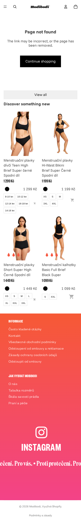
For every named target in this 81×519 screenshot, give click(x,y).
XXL (15, 303)
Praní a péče (18, 404)
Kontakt (15, 336)
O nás (13, 384)
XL (6, 303)
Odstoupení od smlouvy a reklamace (36, 349)
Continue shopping (40, 61)
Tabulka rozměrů (21, 391)
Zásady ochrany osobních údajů (33, 355)
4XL (54, 203)
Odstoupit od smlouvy (25, 362)
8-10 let (9, 196)
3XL (45, 203)
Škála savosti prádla (24, 397)
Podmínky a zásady (40, 515)
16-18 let (23, 203)
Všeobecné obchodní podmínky (32, 342)
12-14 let (9, 203)
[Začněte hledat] (15, 7)
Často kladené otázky (25, 330)
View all (40, 94)
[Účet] (66, 7)
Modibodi (35, 506)
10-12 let (22, 196)
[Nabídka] (5, 7)
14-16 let (9, 210)
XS (45, 196)
